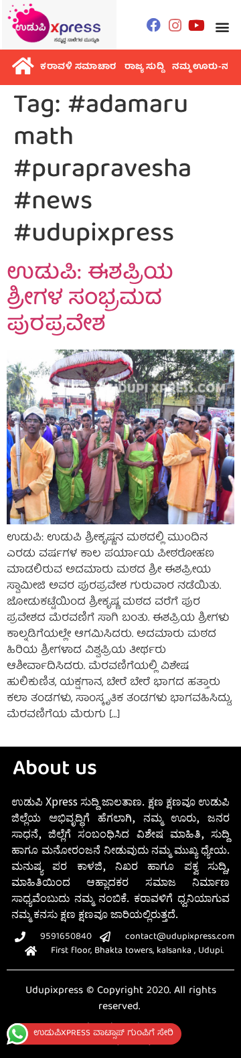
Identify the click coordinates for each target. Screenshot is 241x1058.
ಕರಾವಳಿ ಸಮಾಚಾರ (78, 67)
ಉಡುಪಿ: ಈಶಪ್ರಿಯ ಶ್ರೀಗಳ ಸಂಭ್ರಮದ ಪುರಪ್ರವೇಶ (90, 300)
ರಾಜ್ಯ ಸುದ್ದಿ (145, 67)
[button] (223, 26)
